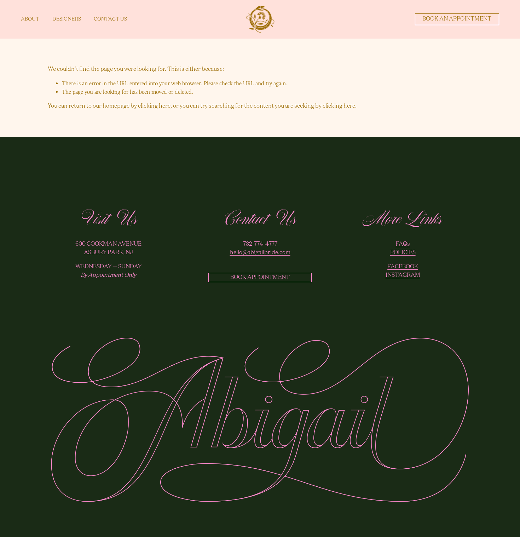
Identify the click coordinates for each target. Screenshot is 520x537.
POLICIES (403, 253)
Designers (66, 19)
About (30, 19)
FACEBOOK (402, 267)
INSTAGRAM (403, 275)
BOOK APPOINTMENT (260, 277)
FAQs (402, 244)
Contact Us (110, 19)
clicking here (154, 106)
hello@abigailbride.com (260, 253)
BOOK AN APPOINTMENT (456, 19)
